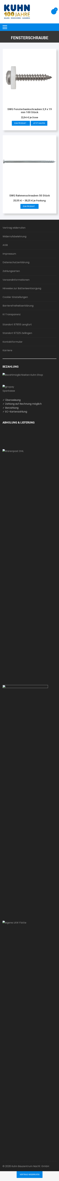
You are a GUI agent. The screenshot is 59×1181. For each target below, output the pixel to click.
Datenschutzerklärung (16, 262)
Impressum (9, 254)
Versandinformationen (16, 280)
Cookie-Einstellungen (15, 297)
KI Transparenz (12, 314)
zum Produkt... (21, 123)
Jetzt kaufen (39, 123)
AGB (5, 245)
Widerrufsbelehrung (14, 236)
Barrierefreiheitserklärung (18, 305)
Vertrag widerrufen (14, 227)
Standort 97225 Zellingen (17, 333)
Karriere (7, 350)
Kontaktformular (13, 342)
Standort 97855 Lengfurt (17, 324)
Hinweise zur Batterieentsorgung (22, 288)
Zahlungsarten (11, 271)
